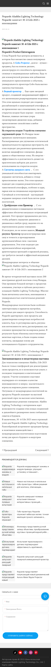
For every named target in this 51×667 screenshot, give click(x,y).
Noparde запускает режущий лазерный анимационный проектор (33, 558)
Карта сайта (7, 665)
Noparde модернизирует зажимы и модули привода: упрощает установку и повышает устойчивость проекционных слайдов (33, 469)
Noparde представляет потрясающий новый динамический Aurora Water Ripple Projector (33, 574)
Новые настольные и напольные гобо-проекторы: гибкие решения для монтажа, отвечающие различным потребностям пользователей (32, 484)
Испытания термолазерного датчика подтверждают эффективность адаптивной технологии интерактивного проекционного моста (29, 544)
